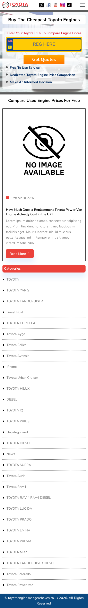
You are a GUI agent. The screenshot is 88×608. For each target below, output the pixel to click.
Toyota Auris (16, 476)
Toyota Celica (16, 345)
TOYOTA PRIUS (18, 421)
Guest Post (15, 312)
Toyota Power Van (20, 585)
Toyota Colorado (19, 574)
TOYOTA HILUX (18, 388)
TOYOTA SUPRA (19, 465)
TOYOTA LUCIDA (19, 508)
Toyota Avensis (18, 356)
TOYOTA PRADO (19, 519)
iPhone (12, 367)
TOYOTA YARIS (18, 290)
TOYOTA (13, 279)
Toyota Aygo (16, 334)
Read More (18, 254)
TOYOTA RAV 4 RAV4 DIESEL (29, 497)
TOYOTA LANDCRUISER (25, 301)
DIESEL (12, 399)
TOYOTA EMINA (18, 530)
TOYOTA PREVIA (19, 541)
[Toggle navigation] (82, 5)
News (11, 454)
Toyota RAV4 (16, 487)
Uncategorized (17, 432)
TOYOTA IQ (15, 410)
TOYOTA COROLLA (21, 323)
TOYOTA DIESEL (19, 443)
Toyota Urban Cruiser (22, 377)
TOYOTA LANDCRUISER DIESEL (31, 563)
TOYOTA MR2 (17, 552)
